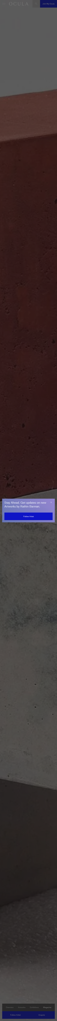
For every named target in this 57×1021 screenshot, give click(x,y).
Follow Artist (28, 516)
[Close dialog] (51, 502)
